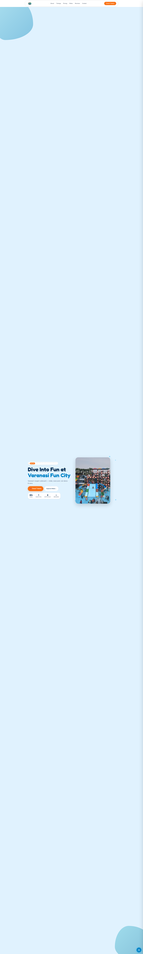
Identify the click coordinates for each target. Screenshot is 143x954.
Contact (84, 3)
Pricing (65, 3)
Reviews (77, 3)
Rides (71, 3)
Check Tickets (110, 3)
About (52, 3)
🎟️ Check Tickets (35, 489)
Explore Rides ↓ (51, 489)
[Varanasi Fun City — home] (30, 3)
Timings (58, 3)
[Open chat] (139, 950)
